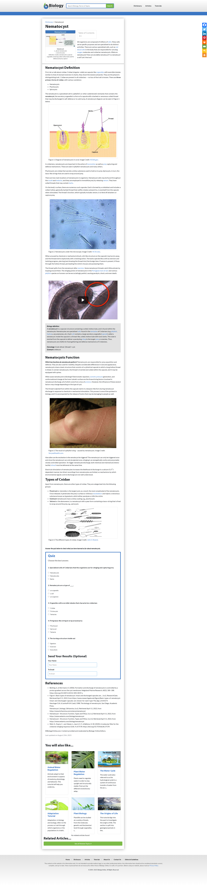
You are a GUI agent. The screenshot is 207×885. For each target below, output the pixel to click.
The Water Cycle (107, 771)
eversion (81, 268)
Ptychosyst (54, 626)
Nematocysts (54, 573)
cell (73, 334)
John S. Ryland (92, 540)
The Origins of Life (109, 814)
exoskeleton (97, 493)
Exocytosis (53, 650)
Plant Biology (80, 814)
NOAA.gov (94, 160)
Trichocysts (54, 611)
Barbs (52, 579)
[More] (204, 55)
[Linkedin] (204, 33)
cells (109, 42)
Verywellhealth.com (56, 453)
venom (105, 180)
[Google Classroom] (204, 51)
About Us (107, 859)
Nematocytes (54, 576)
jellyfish (48, 273)
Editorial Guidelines (131, 859)
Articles (148, 6)
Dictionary (138, 6)
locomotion (91, 164)
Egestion (53, 643)
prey (105, 164)
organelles (100, 72)
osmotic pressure (96, 377)
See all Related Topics (83, 844)
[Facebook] (204, 25)
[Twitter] (204, 29)
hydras (49, 334)
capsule (104, 334)
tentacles (94, 331)
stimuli (53, 465)
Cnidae (52, 608)
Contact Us (117, 859)
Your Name (52, 661)
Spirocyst (53, 629)
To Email (51, 669)
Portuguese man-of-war (100, 271)
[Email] (204, 46)
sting (84, 339)
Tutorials (158, 6)
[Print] (204, 42)
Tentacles (53, 614)
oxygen (80, 52)
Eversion (53, 647)
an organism (54, 597)
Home (68, 859)
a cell (52, 593)
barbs (71, 183)
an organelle (54, 590)
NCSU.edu (96, 252)
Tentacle (53, 632)
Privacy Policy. (154, 865)
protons (88, 382)
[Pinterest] (204, 38)
